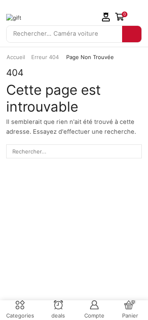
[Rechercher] (131, 34)
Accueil (16, 57)
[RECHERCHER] (135, 151)
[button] (106, 17)
